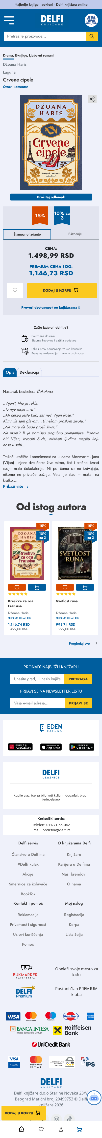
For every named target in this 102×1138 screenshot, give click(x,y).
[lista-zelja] (17, 587)
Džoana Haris (14, 64)
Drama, (9, 55)
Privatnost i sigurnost (28, 924)
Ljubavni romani (41, 55)
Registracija (74, 915)
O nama (74, 884)
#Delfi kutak (28, 864)
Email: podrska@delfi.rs (51, 830)
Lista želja (74, 934)
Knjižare (74, 854)
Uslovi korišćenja (28, 934)
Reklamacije (28, 915)
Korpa (74, 924)
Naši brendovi (74, 874)
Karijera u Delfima (74, 864)
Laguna (9, 72)
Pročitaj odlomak (51, 197)
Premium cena (45, 266)
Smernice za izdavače (28, 884)
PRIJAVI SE (78, 703)
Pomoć (28, 944)
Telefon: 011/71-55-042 (51, 824)
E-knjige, (22, 55)
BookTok (28, 894)
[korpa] (37, 587)
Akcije (28, 874)
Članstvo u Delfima (28, 854)
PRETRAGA (78, 679)
